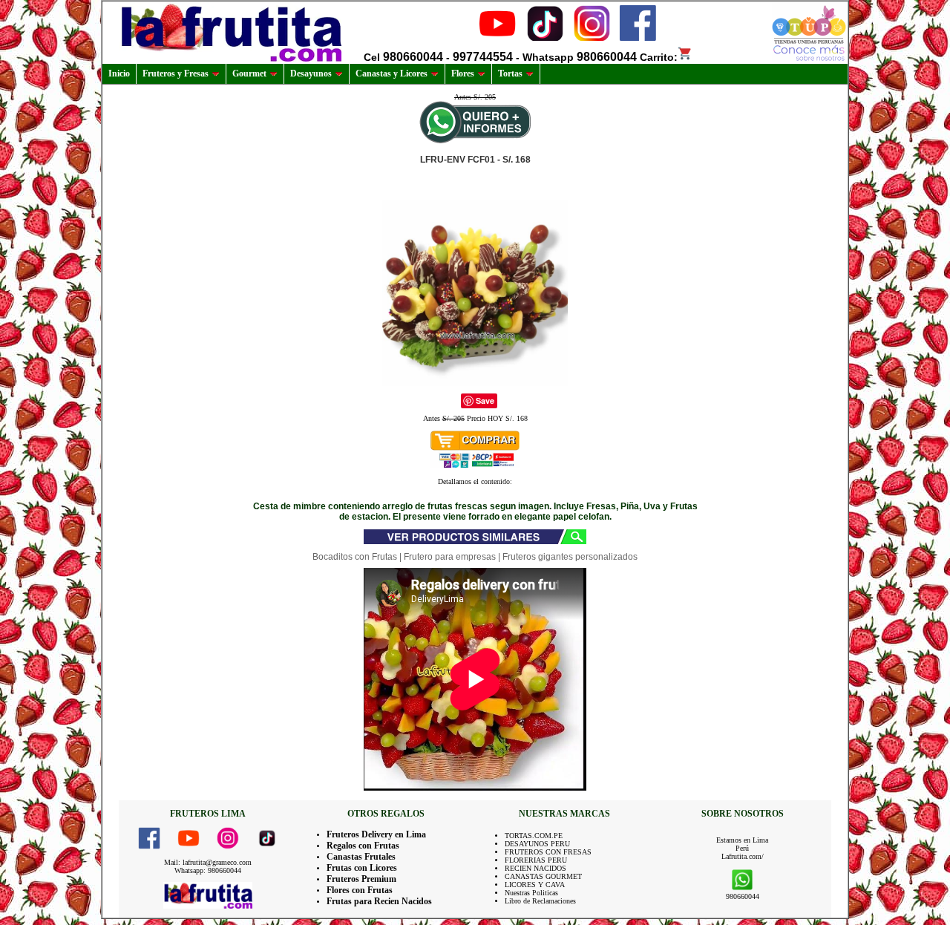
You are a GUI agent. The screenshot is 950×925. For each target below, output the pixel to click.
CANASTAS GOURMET (543, 876)
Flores (462, 73)
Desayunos (311, 73)
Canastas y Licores (392, 73)
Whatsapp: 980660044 (207, 870)
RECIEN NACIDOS (535, 868)
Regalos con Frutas (363, 845)
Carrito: (659, 57)
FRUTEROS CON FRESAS (548, 852)
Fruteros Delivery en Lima (376, 834)
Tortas (510, 73)
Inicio (119, 73)
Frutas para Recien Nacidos (379, 901)
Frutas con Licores (362, 868)
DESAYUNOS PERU (537, 844)
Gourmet (249, 73)
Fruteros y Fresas (175, 73)
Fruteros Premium (361, 879)
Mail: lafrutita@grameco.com (208, 862)
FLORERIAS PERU (536, 860)
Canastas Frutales (361, 857)
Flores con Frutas (360, 890)
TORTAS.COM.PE (534, 835)
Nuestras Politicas (531, 893)
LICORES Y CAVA (535, 884)
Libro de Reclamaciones (540, 901)
